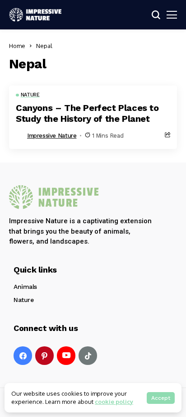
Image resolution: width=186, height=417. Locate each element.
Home (17, 45)
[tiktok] (88, 355)
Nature (23, 299)
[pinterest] (44, 355)
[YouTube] (66, 355)
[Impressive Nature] (54, 197)
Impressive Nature (51, 135)
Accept (160, 398)
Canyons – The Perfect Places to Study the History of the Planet (87, 113)
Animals (25, 286)
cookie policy (114, 401)
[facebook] (23, 355)
